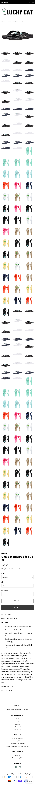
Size (2, 582)
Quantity (4, 590)
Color (3, 574)
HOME (17, 719)
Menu (6, 2)
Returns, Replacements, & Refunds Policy (17, 746)
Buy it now (17, 608)
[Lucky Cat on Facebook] (15, 767)
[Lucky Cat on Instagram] (19, 767)
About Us (17, 755)
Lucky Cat (17, 774)
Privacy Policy (18, 741)
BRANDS (17, 724)
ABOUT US (17, 727)
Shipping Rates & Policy (17, 743)
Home (3, 21)
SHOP (17, 721)
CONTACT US (17, 729)
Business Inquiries (17, 758)
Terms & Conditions (17, 738)
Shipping (4, 569)
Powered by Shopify (26, 774)
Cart (32, 2)
